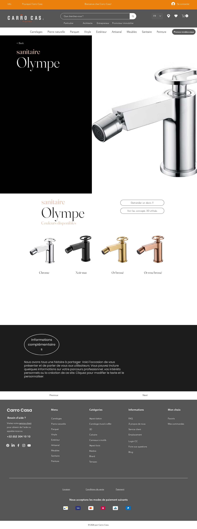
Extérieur (55, 439)
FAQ (130, 418)
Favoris (171, 418)
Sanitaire (55, 455)
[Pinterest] (8, 445)
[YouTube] (29, 445)
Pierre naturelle (58, 423)
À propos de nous (136, 423)
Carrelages (56, 418)
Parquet (55, 429)
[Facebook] (18, 445)
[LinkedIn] (13, 445)
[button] (185, 15)
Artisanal (55, 445)
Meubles (55, 450)
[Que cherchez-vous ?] (133, 16)
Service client (134, 429)
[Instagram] (24, 445)
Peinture (55, 461)
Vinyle (54, 434)
